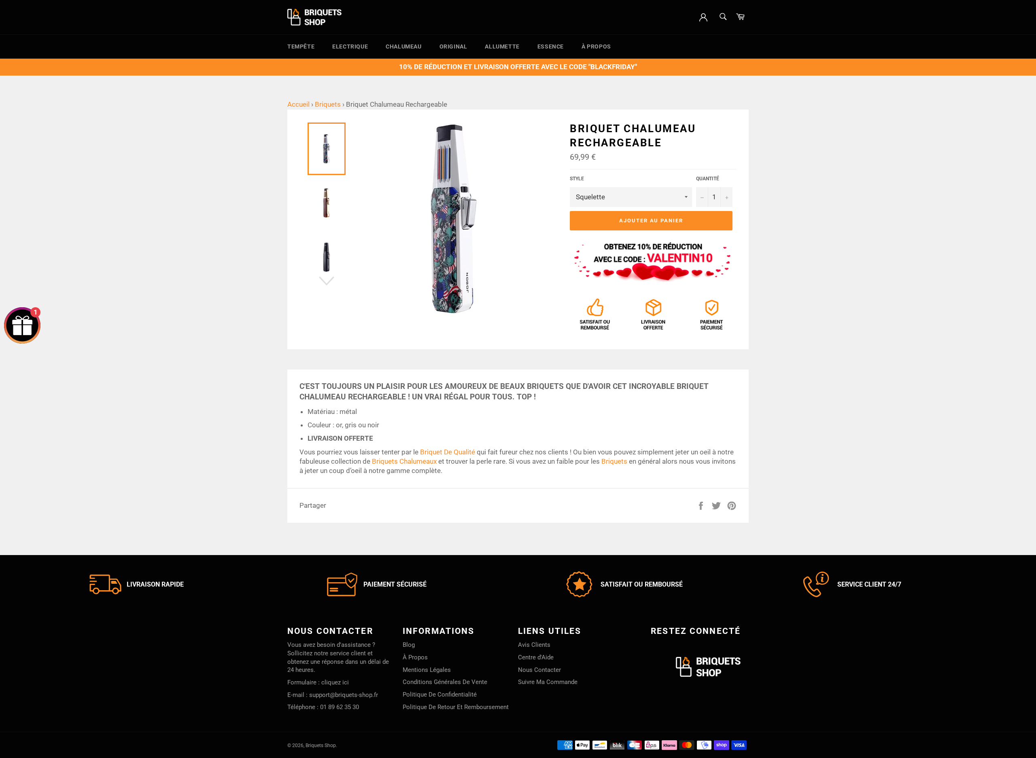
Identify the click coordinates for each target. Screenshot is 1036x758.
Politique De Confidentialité (440, 694)
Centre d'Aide (536, 657)
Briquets (328, 104)
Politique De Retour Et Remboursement (456, 707)
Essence (550, 46)
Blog (409, 644)
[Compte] (703, 17)
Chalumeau (403, 46)
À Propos (596, 46)
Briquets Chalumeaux (404, 461)
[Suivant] (327, 281)
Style (577, 179)
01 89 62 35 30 (339, 707)
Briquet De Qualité (447, 452)
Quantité (707, 179)
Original (453, 46)
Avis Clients (534, 644)
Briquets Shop (321, 745)
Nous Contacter (539, 670)
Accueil (298, 104)
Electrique (350, 46)
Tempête (300, 46)
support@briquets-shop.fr (343, 695)
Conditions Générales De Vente (445, 682)
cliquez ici (335, 682)
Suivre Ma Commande (547, 682)
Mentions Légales (427, 670)
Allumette (502, 46)
